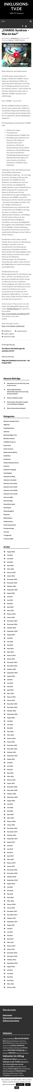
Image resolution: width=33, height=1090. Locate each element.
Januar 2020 (11, 825)
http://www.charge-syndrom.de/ (13, 326)
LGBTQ (12, 1066)
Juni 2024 (10, 641)
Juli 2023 (10, 679)
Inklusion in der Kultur (10, 483)
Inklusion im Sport (10, 1059)
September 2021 (12, 755)
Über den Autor (9, 1010)
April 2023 (10, 690)
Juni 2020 (10, 807)
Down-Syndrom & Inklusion (18, 1043)
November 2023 (12, 666)
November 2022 (12, 707)
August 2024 (11, 634)
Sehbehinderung (6, 1073)
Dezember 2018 (12, 870)
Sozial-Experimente (10, 525)
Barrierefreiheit (22, 1038)
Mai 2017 (10, 935)
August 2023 (11, 676)
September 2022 (12, 714)
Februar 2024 (11, 655)
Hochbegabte (8, 473)
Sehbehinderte (8, 521)
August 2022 (11, 717)
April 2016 (10, 980)
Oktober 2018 (11, 876)
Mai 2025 (10, 603)
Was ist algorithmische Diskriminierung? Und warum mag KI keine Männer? (17, 391)
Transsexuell (21, 1075)
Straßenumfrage (9, 528)
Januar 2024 (11, 659)
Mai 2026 (10, 562)
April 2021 (10, 773)
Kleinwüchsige (8, 500)
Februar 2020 (11, 821)
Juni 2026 (10, 558)
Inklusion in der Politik (10, 490)
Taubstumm (16, 1073)
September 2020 (12, 797)
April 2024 (10, 648)
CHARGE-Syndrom (19, 40)
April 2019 (10, 856)
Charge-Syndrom (22, 331)
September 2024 (12, 631)
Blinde (7, 1041)
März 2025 (10, 610)
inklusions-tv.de (16, 6)
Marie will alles (17, 1066)
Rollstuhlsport (8, 518)
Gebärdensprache (18, 1047)
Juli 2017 (10, 928)
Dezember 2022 (12, 704)
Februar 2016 (11, 987)
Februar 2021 (11, 780)
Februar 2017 (11, 946)
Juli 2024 (10, 638)
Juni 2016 (10, 973)
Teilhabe (21, 1073)
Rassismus (7, 514)
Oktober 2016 (11, 959)
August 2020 (11, 800)
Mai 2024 (10, 645)
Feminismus (7, 459)
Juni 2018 (10, 890)
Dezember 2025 (12, 579)
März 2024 (10, 652)
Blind (4, 1041)
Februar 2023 (11, 697)
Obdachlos (23, 1066)
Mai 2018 (10, 894)
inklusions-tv (14, 38)
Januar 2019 (11, 866)
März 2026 (10, 569)
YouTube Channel (13, 309)
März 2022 (10, 735)
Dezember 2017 (12, 911)
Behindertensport (9, 438)
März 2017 (10, 942)
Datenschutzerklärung (12, 1018)
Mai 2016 (10, 977)
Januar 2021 (11, 783)
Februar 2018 (11, 904)
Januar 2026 (11, 576)
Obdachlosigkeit (9, 511)
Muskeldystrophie (9, 504)
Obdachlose (5, 1068)
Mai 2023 (10, 686)
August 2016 (11, 966)
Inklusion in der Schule (11, 494)
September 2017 (12, 921)
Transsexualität (8, 539)
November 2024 (12, 624)
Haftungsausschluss (11, 1020)
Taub (12, 1073)
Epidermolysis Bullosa (10, 452)
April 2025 (10, 607)
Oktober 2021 (11, 752)
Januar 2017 (11, 949)
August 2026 (11, 551)
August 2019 (11, 842)
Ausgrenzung (6, 1038)
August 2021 (11, 759)
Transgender (8, 535)
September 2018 (12, 880)
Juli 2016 (10, 970)
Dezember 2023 (12, 662)
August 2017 (11, 925)
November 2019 (12, 832)
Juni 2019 (10, 849)
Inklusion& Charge (9, 336)
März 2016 (10, 984)
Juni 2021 (10, 766)
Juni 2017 (10, 932)
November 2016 (12, 956)
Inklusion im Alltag (9, 476)
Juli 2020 (10, 804)
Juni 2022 (10, 724)
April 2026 (10, 565)
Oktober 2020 (11, 793)
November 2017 (12, 914)
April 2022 (10, 731)
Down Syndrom (8, 449)
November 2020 (12, 790)
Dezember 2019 (12, 828)
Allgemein (11, 40)
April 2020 (10, 814)
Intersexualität (8, 497)
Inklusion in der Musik (10, 487)
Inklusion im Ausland (10, 480)
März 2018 (10, 901)
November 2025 (12, 583)
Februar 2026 (11, 572)
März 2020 (10, 818)
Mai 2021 (10, 769)
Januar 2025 (11, 617)
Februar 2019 (11, 863)
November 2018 (12, 873)
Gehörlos (6, 466)
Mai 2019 (10, 852)
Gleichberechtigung (10, 469)
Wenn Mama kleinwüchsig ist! (16, 408)
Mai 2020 (10, 811)
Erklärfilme (7, 456)
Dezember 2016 (12, 953)
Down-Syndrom (7, 1043)
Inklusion (12, 1053)
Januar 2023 (11, 700)
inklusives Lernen (16, 1064)
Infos (16, 1087)
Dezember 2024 (12, 621)
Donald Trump (22, 1041)
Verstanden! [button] (20, 1084)
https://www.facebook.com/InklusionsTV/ (16, 314)
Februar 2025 (11, 614)
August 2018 (11, 883)
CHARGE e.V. (7, 331)
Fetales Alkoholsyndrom (11, 462)
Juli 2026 (10, 555)
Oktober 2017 (11, 918)
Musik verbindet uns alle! (15, 398)
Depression (7, 445)
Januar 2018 (11, 908)
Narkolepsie (7, 507)
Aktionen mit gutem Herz (11, 421)
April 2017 (10, 939)
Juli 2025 (10, 596)
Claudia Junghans (8, 334)
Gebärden (11, 1047)
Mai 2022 (10, 728)
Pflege (20, 1068)
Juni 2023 (10, 683)
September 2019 (12, 838)
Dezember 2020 (12, 787)
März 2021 (10, 776)
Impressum (7, 1015)
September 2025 (12, 590)
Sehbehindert (11, 1071)
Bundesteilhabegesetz (14, 1041)
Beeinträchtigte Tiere (10, 435)
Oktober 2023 (11, 669)
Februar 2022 (11, 738)
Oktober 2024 (11, 628)
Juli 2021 (10, 762)
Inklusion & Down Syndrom (22, 1053)
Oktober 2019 (11, 835)
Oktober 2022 (11, 711)
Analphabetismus (9, 428)
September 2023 (12, 672)
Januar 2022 (11, 742)
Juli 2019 (10, 845)
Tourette (6, 532)
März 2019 (10, 859)
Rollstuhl (5, 1071)
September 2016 (12, 963)
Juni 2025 (10, 600)
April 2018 (10, 897)
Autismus (6, 431)
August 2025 (11, 593)
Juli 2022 (10, 721)
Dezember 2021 (12, 745)
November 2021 (12, 749)
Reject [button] (27, 1084)
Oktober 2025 (11, 586)
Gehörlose (5, 1050)
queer (23, 1068)
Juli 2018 (10, 887)
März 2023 (10, 693)
